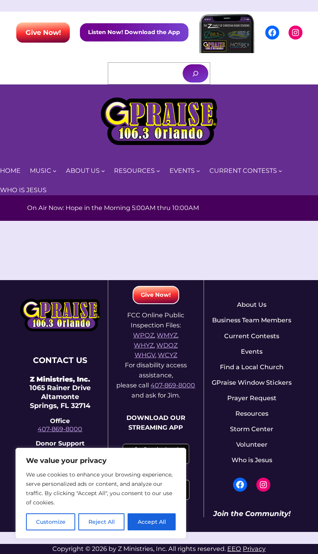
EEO (234, 548)
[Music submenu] (55, 171)
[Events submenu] (198, 171)
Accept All (152, 521)
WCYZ (167, 355)
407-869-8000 (60, 429)
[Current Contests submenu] (280, 171)
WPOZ (143, 335)
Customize (51, 521)
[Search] (195, 73)
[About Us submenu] (103, 171)
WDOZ (167, 345)
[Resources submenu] (158, 171)
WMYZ (167, 335)
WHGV (145, 355)
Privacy (254, 548)
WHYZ (144, 345)
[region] (101, 493)
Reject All (101, 521)
